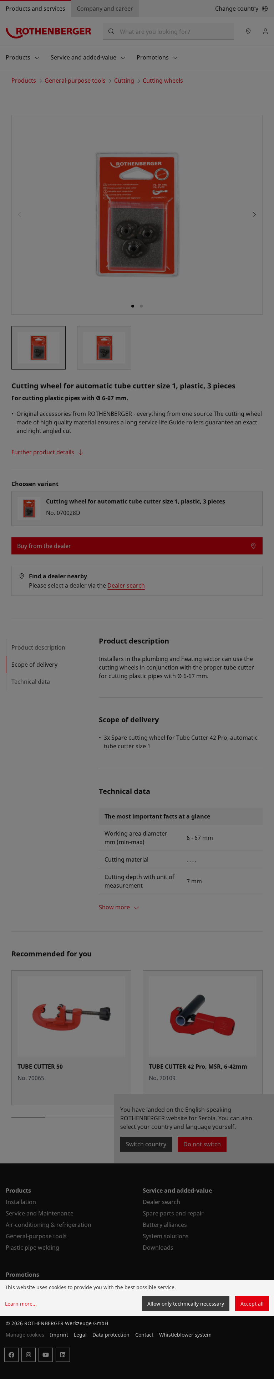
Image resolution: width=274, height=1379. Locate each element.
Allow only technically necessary (185, 1303)
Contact (144, 1334)
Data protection (111, 1334)
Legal (80, 1334)
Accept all (252, 1303)
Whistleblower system (185, 1334)
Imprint (59, 1334)
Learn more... (21, 1303)
